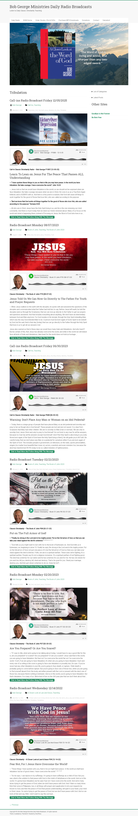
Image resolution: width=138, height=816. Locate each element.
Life (52, 356)
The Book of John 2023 (55, 230)
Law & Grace (75, 698)
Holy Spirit (41, 110)
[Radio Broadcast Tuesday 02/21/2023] (48, 474)
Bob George (17, 105)
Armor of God (32, 469)
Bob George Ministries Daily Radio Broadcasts (51, 6)
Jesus (46, 110)
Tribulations (40, 700)
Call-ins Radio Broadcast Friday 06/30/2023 (39, 346)
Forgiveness (31, 110)
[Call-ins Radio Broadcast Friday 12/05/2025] (48, 114)
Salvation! (106, 20)
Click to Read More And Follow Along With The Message (32, 217)
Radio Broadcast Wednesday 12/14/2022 (36, 688)
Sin (55, 110)
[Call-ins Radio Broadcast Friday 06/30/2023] (48, 360)
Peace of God (23, 700)
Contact (96, 20)
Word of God (76, 469)
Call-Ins (30, 105)
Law (70, 698)
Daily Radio (15, 20)
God (36, 110)
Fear (37, 469)
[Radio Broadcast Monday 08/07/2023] (48, 239)
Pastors (59, 356)
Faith (53, 698)
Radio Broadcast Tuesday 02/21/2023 (34, 459)
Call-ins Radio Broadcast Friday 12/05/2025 (38, 100)
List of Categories (100, 92)
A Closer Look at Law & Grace (37, 698)
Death (27, 356)
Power (54, 469)
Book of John (33, 230)
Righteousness (61, 469)
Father (28, 235)
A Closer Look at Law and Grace (40, 693)
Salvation (51, 110)
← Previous (14, 805)
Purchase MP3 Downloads (69, 20)
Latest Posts (98, 98)
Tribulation (63, 110)
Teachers (63, 356)
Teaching (37, 105)
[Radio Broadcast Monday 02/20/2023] (48, 589)
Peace (17, 700)
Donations (86, 20)
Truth (52, 235)
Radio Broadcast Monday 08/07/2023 (34, 225)
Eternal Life (48, 698)
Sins (58, 110)
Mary (54, 356)
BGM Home (27, 20)
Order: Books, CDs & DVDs (45, 20)
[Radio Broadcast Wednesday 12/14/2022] (48, 704)
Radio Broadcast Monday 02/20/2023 (34, 574)
